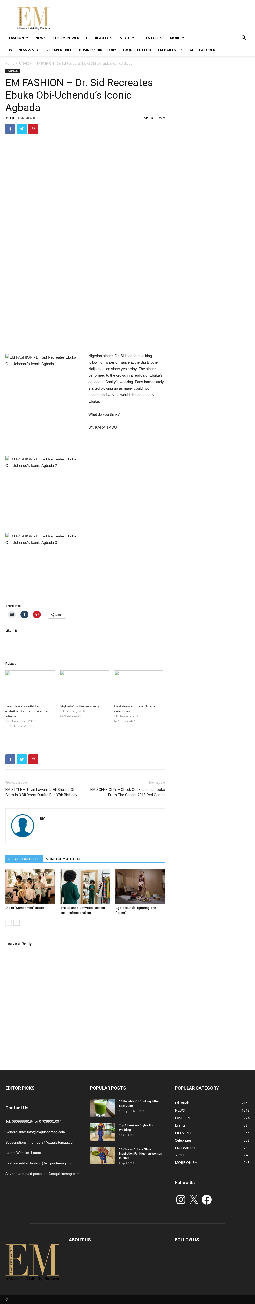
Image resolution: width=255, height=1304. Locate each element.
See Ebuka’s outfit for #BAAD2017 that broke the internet (26, 711)
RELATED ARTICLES (24, 859)
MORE (175, 37)
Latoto (36, 1153)
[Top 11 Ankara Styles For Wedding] (102, 1132)
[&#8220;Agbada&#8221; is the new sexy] (84, 684)
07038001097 (50, 1121)
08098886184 (23, 1121)
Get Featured (202, 49)
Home (9, 63)
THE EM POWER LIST (70, 37)
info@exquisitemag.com (46, 1132)
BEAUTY (102, 37)
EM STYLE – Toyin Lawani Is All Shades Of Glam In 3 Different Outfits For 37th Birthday (41, 792)
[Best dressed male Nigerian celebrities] (138, 684)
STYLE (125, 37)
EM (12, 117)
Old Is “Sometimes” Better (24, 908)
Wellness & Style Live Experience (40, 49)
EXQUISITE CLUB (137, 49)
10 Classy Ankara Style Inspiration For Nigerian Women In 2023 (140, 1154)
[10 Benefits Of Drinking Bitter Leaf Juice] (102, 1108)
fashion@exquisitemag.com (52, 1163)
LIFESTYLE (150, 37)
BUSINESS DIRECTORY (97, 49)
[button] (244, 38)
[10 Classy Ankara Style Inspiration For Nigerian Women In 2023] (102, 1155)
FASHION (16, 37)
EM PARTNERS (170, 49)
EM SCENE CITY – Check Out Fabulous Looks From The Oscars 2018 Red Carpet (127, 792)
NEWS (40, 37)
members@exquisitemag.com (52, 1142)
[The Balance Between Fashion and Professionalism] (85, 886)
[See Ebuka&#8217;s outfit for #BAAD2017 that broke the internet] (30, 684)
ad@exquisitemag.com (62, 1174)
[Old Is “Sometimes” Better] (30, 886)
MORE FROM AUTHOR (63, 859)
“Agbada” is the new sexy (80, 706)
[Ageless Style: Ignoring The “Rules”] (140, 886)
